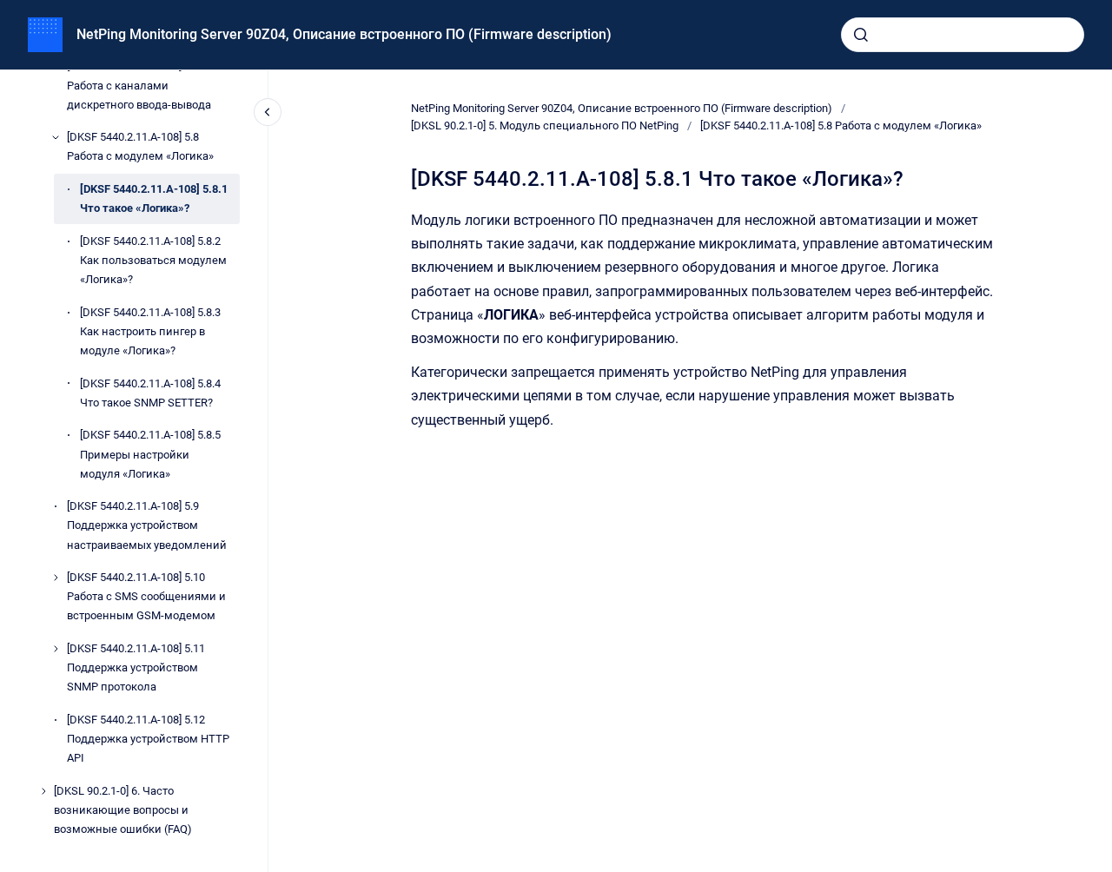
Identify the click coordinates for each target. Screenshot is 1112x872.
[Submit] (861, 35)
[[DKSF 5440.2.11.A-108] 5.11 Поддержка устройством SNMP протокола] (56, 649)
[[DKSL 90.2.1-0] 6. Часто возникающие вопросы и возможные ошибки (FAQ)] (43, 791)
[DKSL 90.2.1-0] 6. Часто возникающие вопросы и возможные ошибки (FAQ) (123, 810)
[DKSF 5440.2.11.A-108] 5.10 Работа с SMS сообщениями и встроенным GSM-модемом (146, 596)
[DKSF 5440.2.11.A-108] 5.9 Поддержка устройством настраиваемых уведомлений (147, 525)
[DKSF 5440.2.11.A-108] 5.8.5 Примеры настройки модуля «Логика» (150, 453)
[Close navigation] (267, 112)
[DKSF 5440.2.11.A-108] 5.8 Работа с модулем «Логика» (140, 146)
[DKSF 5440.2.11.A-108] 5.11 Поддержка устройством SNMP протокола (136, 667)
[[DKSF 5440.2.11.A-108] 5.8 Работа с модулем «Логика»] (56, 137)
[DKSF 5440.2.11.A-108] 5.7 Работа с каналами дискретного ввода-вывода (139, 84)
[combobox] (962, 34)
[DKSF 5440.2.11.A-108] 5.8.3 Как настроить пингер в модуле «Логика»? (150, 331)
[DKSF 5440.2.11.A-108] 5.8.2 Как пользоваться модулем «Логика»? (153, 260)
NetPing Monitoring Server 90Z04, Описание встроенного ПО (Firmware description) (344, 34)
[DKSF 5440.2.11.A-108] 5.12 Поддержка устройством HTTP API (148, 738)
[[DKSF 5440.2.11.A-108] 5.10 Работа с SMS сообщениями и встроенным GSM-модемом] (56, 578)
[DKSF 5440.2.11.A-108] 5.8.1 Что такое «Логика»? (154, 198)
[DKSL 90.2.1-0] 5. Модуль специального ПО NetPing (544, 125)
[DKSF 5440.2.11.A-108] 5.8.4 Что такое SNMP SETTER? (150, 393)
